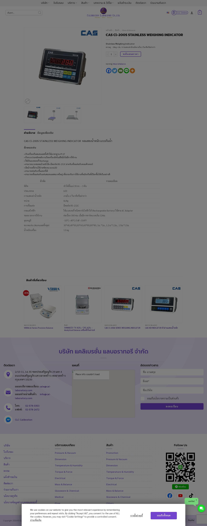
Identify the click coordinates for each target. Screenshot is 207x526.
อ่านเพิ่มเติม (35, 520)
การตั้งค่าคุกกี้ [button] (136, 515)
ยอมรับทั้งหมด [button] (163, 515)
